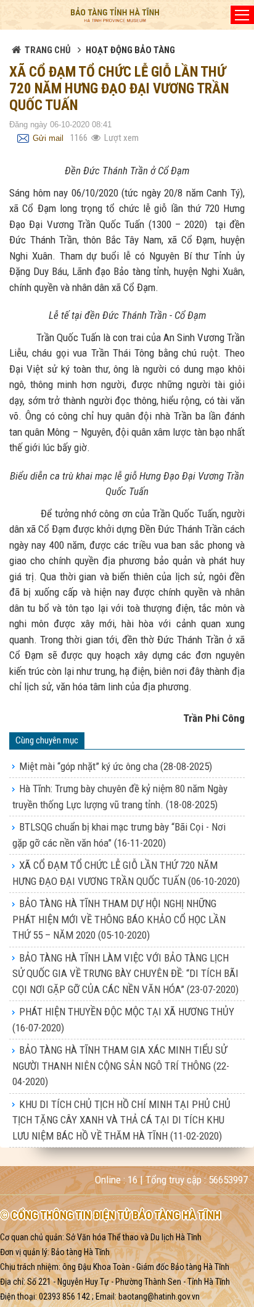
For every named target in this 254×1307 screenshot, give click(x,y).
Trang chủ (48, 50)
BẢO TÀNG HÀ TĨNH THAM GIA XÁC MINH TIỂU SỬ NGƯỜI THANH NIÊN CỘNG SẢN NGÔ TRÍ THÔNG (120, 1066)
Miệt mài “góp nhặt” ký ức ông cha (115, 766)
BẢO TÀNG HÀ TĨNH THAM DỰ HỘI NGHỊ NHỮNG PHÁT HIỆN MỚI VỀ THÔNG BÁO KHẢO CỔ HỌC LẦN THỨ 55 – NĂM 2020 (119, 919)
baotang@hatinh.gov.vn (159, 1296)
